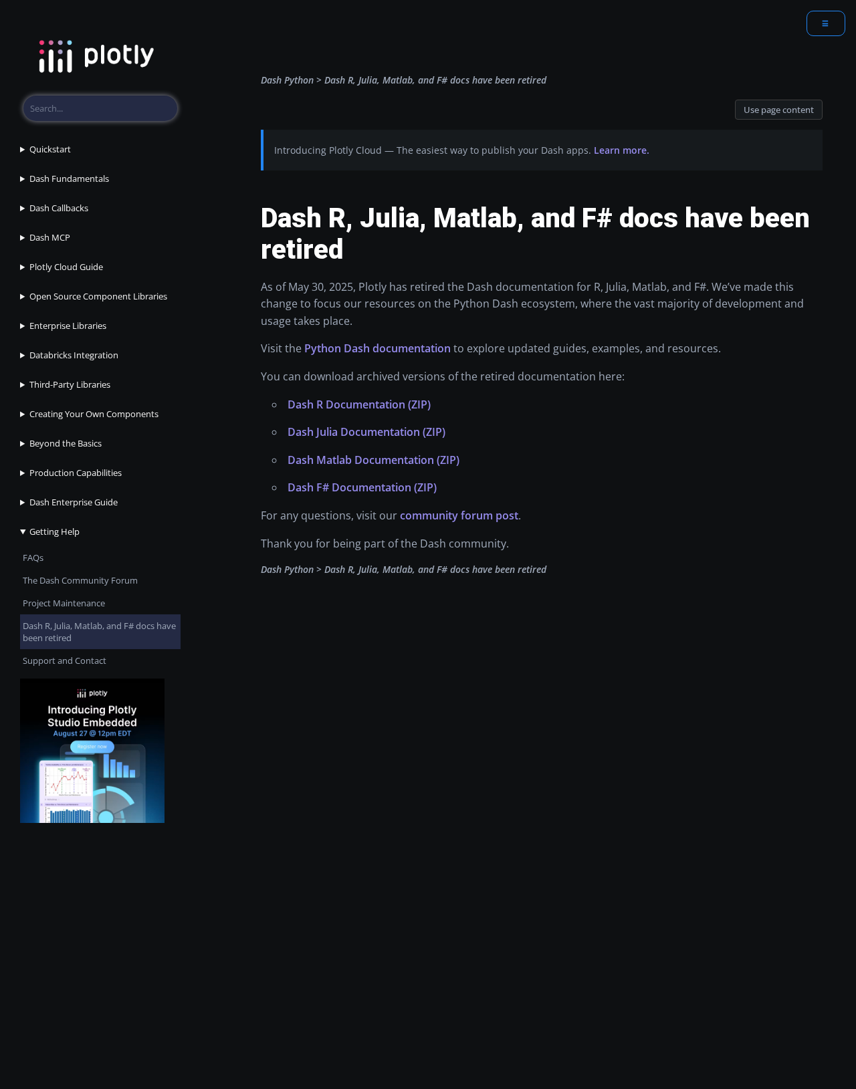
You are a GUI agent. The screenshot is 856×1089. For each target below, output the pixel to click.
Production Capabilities (75, 473)
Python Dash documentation (377, 348)
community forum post (459, 515)
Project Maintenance (64, 603)
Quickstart (50, 149)
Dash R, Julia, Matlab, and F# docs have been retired (99, 632)
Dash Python (287, 80)
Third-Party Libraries (69, 384)
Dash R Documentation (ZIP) (359, 404)
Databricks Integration (73, 355)
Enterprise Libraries (67, 326)
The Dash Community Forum (80, 580)
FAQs (33, 558)
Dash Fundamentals (69, 178)
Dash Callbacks (58, 208)
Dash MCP (49, 237)
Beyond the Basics (65, 443)
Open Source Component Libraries (98, 296)
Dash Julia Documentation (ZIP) (366, 432)
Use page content (779, 110)
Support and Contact (64, 660)
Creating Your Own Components (93, 414)
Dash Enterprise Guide (73, 502)
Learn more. (621, 150)
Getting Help (54, 531)
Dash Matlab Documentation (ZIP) (373, 460)
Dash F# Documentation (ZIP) (362, 487)
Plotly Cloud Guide (66, 267)
